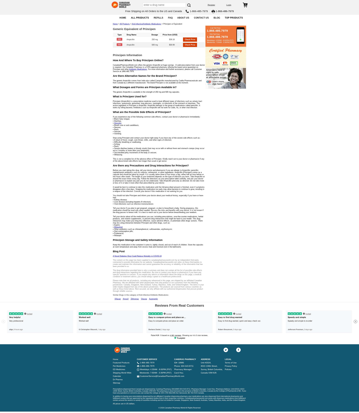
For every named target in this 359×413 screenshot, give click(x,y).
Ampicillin (130, 39)
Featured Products (121, 363)
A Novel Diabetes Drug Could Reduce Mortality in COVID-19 (137, 256)
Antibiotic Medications (138, 69)
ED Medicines (119, 369)
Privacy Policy (231, 366)
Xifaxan (118, 299)
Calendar (117, 376)
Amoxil (125, 299)
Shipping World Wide (122, 373)
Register (211, 5)
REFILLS (158, 18)
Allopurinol (118, 227)
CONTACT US (201, 18)
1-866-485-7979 (199, 11)
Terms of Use (231, 363)
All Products (125, 24)
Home (115, 24)
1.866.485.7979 (217, 30)
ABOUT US (183, 18)
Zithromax (135, 299)
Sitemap (116, 383)
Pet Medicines (119, 366)
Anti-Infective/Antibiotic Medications (146, 24)
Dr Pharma (118, 379)
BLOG (217, 18)
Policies (228, 369)
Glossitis (117, 123)
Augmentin (153, 299)
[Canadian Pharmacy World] (121, 8)
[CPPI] (225, 88)
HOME (122, 18)
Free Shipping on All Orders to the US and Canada (153, 11)
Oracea (144, 299)
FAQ (170, 18)
